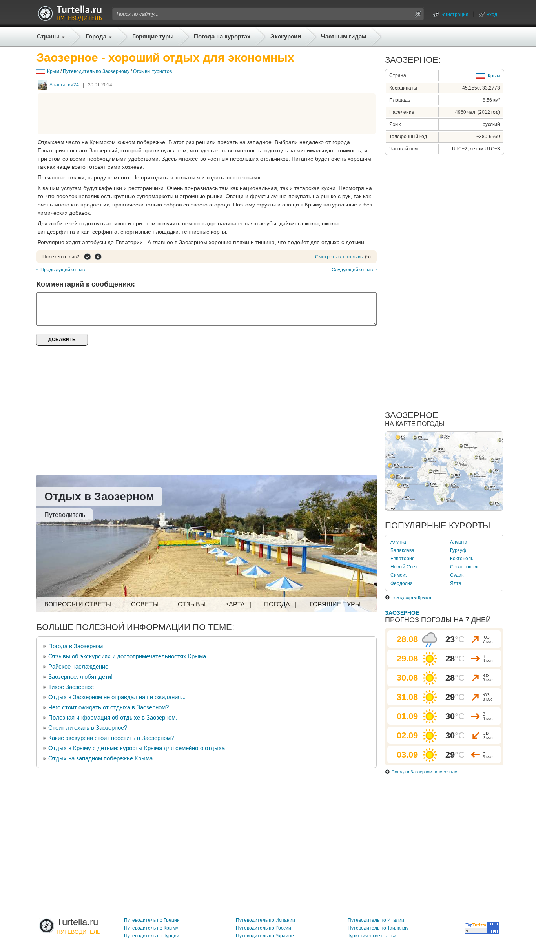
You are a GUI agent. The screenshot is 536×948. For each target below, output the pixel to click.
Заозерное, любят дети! (80, 676)
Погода (277, 604)
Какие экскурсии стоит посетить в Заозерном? (111, 737)
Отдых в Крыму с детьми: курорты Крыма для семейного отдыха (136, 748)
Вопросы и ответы (77, 604)
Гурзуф (458, 550)
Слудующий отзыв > (354, 269)
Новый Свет (403, 567)
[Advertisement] (207, 114)
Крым (53, 71)
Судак (456, 575)
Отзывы (192, 604)
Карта (235, 604)
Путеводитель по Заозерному (96, 71)
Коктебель (461, 558)
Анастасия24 (64, 85)
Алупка (398, 542)
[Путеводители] (70, 19)
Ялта (455, 583)
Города (96, 36)
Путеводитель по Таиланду (378, 928)
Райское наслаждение (78, 666)
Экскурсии (285, 36)
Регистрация (454, 14)
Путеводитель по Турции (151, 936)
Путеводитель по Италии (376, 920)
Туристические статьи (372, 936)
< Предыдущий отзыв (60, 269)
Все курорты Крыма (411, 597)
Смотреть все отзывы (339, 256)
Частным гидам (343, 36)
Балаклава (402, 550)
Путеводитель (64, 514)
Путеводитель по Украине (265, 936)
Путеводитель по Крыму (151, 928)
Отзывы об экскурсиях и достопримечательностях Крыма (127, 656)
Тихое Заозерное (71, 686)
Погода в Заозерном (75, 646)
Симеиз (399, 575)
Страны (48, 36)
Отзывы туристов (152, 71)
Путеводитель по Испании (265, 920)
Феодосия (401, 583)
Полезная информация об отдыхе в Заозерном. (112, 717)
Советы (145, 604)
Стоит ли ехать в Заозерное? (87, 727)
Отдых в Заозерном (99, 496)
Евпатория (402, 558)
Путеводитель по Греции (152, 920)
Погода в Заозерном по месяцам (425, 771)
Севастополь (464, 567)
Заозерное (402, 613)
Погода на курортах (222, 36)
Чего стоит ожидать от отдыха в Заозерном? (108, 707)
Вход (491, 14)
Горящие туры (153, 36)
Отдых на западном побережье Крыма (100, 758)
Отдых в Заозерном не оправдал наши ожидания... (117, 697)
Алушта (458, 542)
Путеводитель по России (263, 928)
